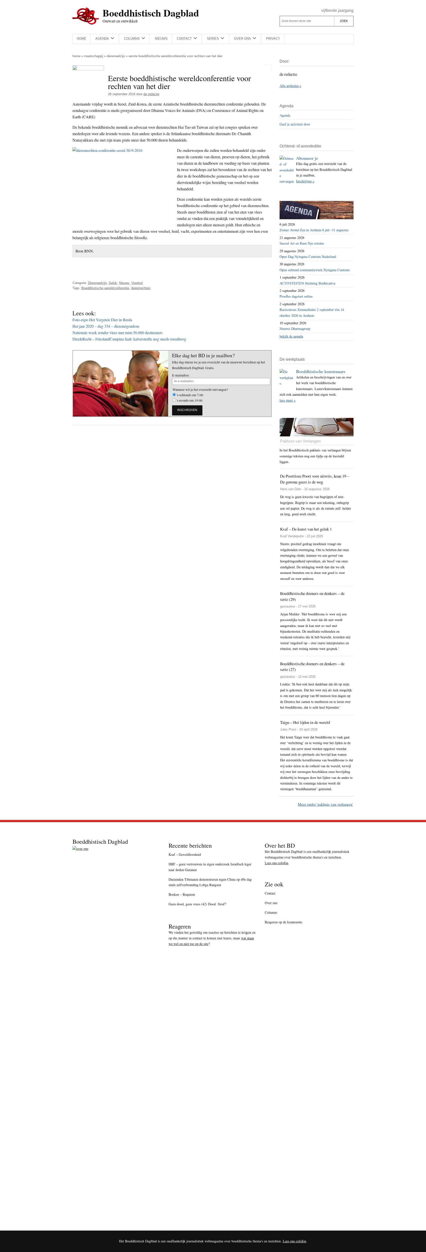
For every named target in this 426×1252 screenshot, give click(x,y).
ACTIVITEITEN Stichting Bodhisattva (307, 283)
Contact (270, 893)
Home (76, 56)
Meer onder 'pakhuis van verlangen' (325, 804)
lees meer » (288, 400)
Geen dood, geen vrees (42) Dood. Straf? (197, 904)
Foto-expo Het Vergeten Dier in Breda (102, 319)
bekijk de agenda (291, 336)
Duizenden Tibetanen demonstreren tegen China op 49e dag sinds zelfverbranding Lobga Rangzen (210, 882)
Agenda (285, 115)
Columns (271, 912)
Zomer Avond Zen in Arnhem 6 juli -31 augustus (314, 230)
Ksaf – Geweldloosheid (185, 854)
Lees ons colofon (276, 862)
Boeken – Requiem (182, 894)
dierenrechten (140, 288)
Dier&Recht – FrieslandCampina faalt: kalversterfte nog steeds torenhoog (129, 338)
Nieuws (124, 283)
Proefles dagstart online (296, 296)
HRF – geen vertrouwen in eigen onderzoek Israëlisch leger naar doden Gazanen (210, 867)
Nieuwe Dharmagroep (295, 328)
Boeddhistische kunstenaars (320, 371)
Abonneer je (307, 158)
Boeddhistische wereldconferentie (105, 288)
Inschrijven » (305, 181)
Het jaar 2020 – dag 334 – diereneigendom (105, 326)
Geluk (113, 283)
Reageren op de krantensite (283, 922)
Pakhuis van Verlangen (300, 441)
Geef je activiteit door (295, 124)
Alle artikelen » (290, 85)
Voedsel (137, 283)
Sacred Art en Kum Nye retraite (302, 243)
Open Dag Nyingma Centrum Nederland (308, 256)
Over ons (271, 902)
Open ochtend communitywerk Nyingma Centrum (315, 270)
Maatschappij (93, 56)
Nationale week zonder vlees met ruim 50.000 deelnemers (117, 332)
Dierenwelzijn (116, 56)
